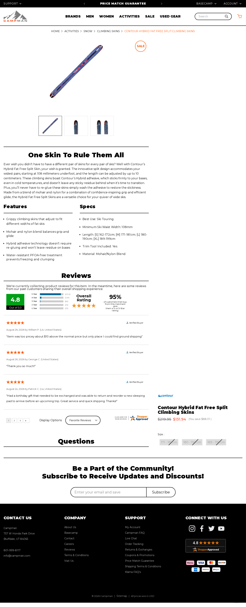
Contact (69, 538)
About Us (70, 527)
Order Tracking (134, 544)
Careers (69, 544)
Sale (150, 16)
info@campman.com (17, 555)
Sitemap (122, 596)
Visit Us (68, 560)
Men (90, 16)
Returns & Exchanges (138, 549)
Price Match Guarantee (123, 3)
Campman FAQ (135, 532)
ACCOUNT (231, 3)
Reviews (69, 549)
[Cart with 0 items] (239, 16)
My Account (132, 527)
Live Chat (131, 538)
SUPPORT (11, 3)
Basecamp (205, 3)
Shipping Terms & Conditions (143, 566)
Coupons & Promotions (139, 555)
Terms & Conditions (76, 555)
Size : (161, 434)
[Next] (161, 3)
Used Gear (170, 16)
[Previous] (84, 3)
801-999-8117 (12, 550)
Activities (129, 16)
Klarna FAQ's (133, 572)
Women (106, 16)
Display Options (50, 420)
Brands (73, 16)
